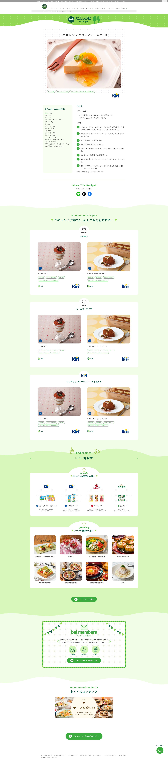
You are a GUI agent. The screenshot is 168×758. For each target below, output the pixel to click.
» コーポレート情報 (46, 755)
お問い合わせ (99, 8)
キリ (46, 113)
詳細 (124, 1)
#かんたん (90, 277)
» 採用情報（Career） (60, 755)
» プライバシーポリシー (110, 755)
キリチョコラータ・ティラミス (97, 273)
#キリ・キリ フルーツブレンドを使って (82, 91)
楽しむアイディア (85, 8)
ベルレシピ (50, 11)
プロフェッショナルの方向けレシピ (86, 736)
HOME (44, 11)
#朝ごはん (61, 277)
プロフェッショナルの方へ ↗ (117, 8)
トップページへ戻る (86, 599)
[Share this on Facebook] (90, 194)
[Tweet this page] (84, 194)
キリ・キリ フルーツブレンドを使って (84, 381)
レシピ (74, 8)
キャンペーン (64, 8)
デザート (84, 236)
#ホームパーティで (62, 91)
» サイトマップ (97, 755)
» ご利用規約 (122, 755)
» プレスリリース (73, 755)
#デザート (51, 91)
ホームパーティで (84, 309)
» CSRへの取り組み (85, 755)
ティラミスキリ (43, 273)
